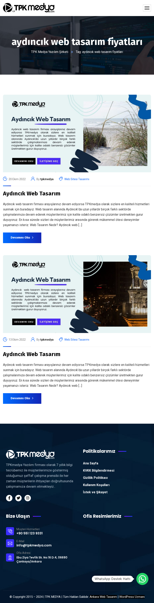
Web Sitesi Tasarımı (76, 179)
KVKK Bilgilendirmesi (98, 470)
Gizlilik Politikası (95, 478)
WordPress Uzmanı (132, 597)
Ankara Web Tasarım (103, 597)
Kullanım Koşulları (96, 485)
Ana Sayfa (90, 463)
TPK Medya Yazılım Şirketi (49, 52)
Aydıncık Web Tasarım (31, 193)
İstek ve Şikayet (95, 492)
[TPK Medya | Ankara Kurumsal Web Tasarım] (28, 8)
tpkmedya (47, 179)
